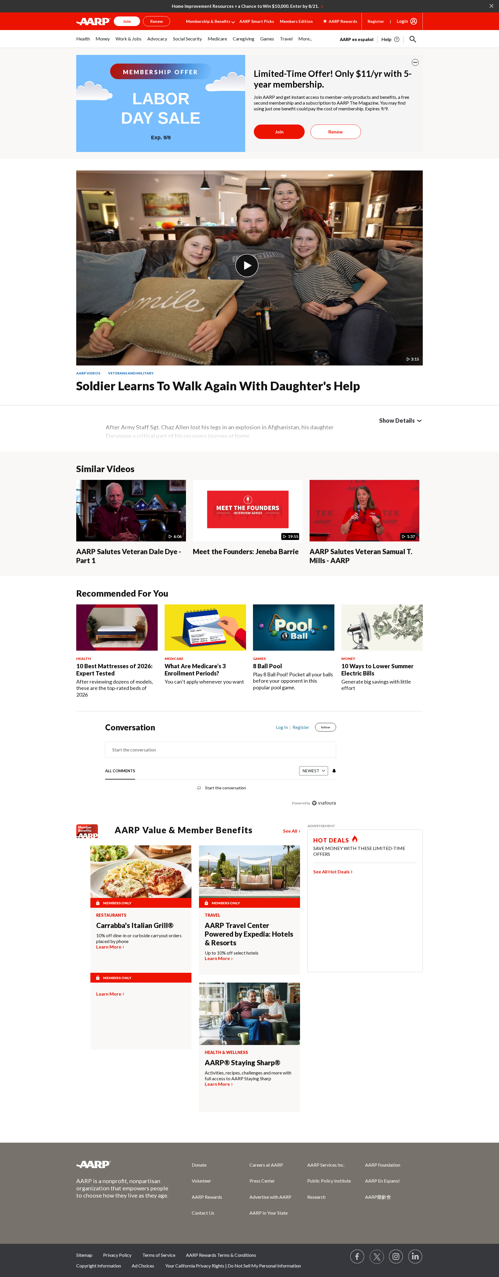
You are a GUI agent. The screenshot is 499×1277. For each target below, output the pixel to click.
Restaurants (111, 915)
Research (316, 1197)
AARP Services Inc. (326, 1165)
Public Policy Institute (329, 1180)
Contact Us (203, 1212)
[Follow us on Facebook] (357, 1257)
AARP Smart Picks (256, 21)
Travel (212, 915)
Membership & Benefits (208, 21)
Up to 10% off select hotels (231, 952)
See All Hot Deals (331, 871)
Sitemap (84, 1255)
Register (376, 21)
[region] (220, 766)
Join (279, 131)
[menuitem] (83, 42)
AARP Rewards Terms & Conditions (221, 1255)
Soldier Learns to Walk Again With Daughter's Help (218, 385)
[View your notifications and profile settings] (333, 770)
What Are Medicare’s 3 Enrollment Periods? (195, 669)
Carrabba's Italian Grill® (134, 925)
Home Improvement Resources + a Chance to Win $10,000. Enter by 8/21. (245, 6)
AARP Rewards (207, 1197)
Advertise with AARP (270, 1197)
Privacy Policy (117, 1255)
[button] (413, 39)
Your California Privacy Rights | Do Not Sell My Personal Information (233, 1265)
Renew (335, 131)
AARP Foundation (382, 1165)
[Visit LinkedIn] (415, 1257)
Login (402, 21)
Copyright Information (98, 1265)
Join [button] (127, 21)
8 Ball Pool (267, 665)
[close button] (415, 62)
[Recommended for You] (117, 627)
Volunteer (201, 1180)
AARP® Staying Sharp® (242, 1062)
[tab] (120, 771)
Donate (199, 1165)
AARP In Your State (269, 1212)
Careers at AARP (266, 1165)
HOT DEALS (331, 840)
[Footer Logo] (122, 1164)
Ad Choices (143, 1265)
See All (290, 831)
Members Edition (296, 21)
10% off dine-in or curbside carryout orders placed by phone (139, 938)
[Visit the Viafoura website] (324, 803)
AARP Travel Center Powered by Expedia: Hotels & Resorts (249, 934)
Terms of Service (158, 1255)
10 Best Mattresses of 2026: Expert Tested (114, 669)
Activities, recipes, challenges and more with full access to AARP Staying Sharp (248, 1075)
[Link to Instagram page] (396, 1257)
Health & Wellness (226, 1052)
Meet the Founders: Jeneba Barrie (246, 551)
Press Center (262, 1180)
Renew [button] (156, 21)
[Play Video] (246, 265)
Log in (282, 727)
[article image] (390, 39)
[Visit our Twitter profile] (377, 1257)
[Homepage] (93, 21)
